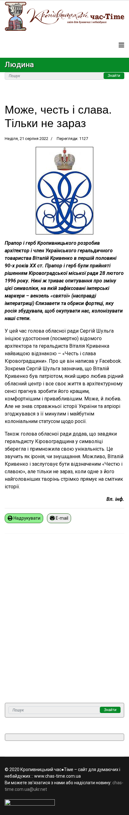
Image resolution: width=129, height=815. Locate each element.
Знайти (114, 75)
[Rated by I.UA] (64, 802)
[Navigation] (121, 45)
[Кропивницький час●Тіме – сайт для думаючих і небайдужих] (64, 16)
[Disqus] (64, 622)
